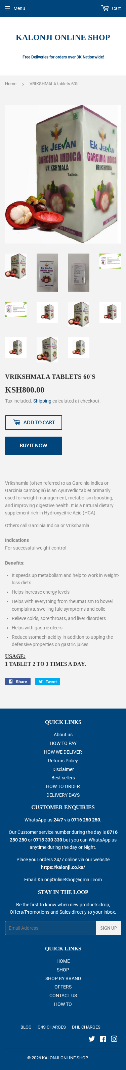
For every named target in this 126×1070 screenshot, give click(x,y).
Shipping (42, 401)
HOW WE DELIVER (63, 752)
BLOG (26, 1027)
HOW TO (63, 1004)
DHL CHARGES (86, 1027)
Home (10, 83)
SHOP (63, 969)
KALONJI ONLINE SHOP (63, 37)
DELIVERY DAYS (63, 795)
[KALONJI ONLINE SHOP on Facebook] (103, 1040)
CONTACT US (63, 995)
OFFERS (63, 986)
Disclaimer (63, 769)
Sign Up (108, 928)
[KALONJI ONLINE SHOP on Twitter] (91, 1040)
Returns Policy (63, 760)
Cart (116, 8)
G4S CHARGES (52, 1027)
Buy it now (33, 445)
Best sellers (63, 777)
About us (63, 734)
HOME (63, 961)
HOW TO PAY (63, 743)
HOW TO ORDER (63, 786)
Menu (19, 8)
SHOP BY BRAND (63, 978)
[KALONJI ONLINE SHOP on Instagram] (114, 1040)
